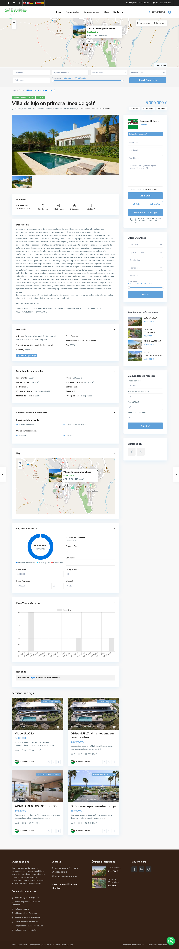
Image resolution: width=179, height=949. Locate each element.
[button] (171, 941)
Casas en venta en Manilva (26, 921)
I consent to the (144, 190)
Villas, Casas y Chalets (23, 97)
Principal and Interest (75, 537)
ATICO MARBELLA (152, 341)
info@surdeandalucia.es (66, 876)
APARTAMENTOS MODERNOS (35, 806)
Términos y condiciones (133, 944)
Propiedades (72, 12)
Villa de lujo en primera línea (101, 28)
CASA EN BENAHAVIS (149, 331)
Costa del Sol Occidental (41, 345)
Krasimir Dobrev (27, 762)
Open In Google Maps (26, 355)
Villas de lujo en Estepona (26, 913)
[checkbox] (129, 190)
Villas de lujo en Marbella (25, 930)
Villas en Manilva (22, 909)
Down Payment (23, 581)
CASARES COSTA (80, 799)
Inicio (58, 12)
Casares (80, 108)
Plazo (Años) (133, 402)
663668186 (158, 12)
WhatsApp (155, 204)
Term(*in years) (72, 569)
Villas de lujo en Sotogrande (27, 897)
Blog (106, 12)
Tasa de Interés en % (137, 413)
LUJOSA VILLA (150, 318)
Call (137, 204)
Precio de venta (134, 381)
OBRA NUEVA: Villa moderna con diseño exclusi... (93, 735)
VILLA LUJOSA (24, 733)
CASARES (21, 799)
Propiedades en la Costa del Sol (29, 926)
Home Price (21, 569)
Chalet (21, 90)
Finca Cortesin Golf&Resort (97, 108)
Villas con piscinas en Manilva (27, 917)
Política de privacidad (157, 944)
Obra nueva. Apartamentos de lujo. (93, 806)
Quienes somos (91, 12)
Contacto (118, 12)
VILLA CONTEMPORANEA (153, 354)
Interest (69, 581)
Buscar (145, 294)
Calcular (145, 425)
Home (14, 90)
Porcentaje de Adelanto (138, 392)
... (55, 745)
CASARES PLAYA (24, 727)
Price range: (57, 78)
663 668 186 (61, 872)
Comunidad (70, 558)
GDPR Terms (151, 189)
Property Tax (71, 546)
